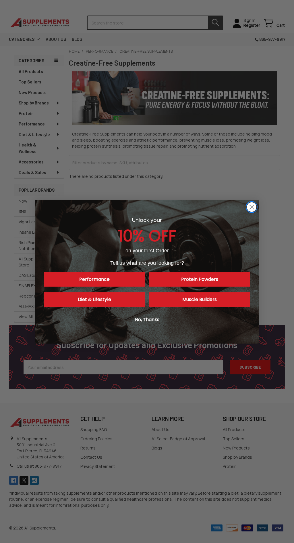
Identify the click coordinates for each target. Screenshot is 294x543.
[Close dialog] (252, 207)
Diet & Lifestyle (94, 299)
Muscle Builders (199, 299)
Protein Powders (199, 279)
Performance (94, 279)
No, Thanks (147, 319)
